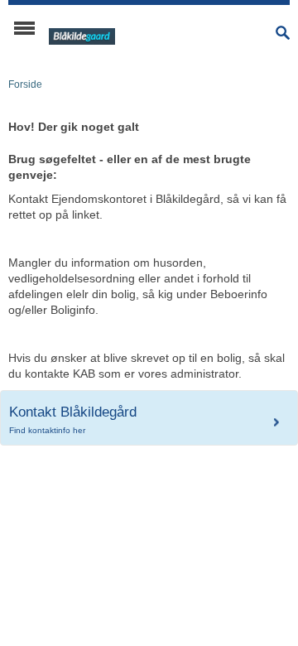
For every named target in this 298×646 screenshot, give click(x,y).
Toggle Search (283, 33)
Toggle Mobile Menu (24, 28)
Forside (25, 84)
